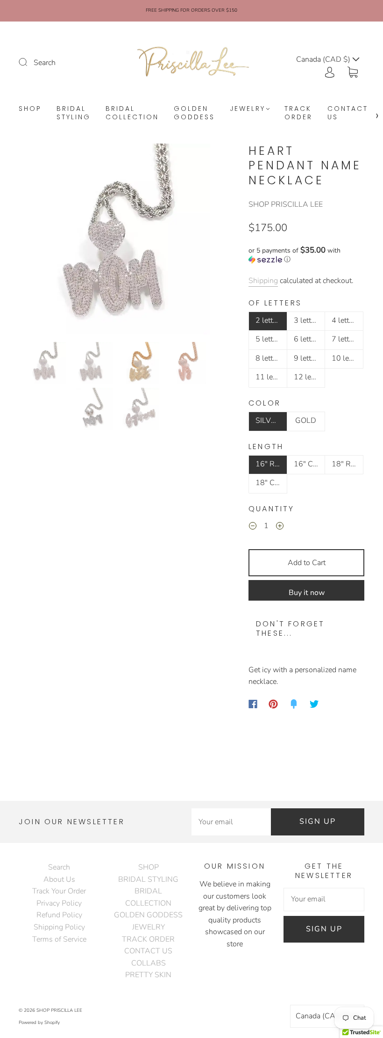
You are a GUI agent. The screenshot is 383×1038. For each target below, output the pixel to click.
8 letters (269, 358)
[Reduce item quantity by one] (252, 527)
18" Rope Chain (347, 464)
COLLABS (148, 963)
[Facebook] (253, 704)
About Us (59, 879)
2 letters (269, 320)
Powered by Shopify (39, 1022)
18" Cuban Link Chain (271, 483)
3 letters (307, 320)
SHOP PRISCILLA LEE (285, 204)
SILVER (267, 420)
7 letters (345, 339)
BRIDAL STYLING (74, 113)
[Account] (330, 71)
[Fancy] (294, 704)
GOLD (305, 420)
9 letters (307, 358)
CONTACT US (347, 113)
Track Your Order (59, 891)
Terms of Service (59, 939)
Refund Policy (59, 915)
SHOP (30, 109)
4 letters (345, 320)
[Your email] (231, 821)
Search (45, 63)
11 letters (271, 377)
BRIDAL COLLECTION (132, 113)
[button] (39, 241)
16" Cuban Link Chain (310, 464)
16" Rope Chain (271, 464)
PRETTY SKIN (148, 975)
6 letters (307, 339)
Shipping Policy (59, 927)
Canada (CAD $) (324, 1016)
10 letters (347, 358)
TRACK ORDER (298, 113)
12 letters (310, 377)
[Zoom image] (115, 241)
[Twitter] (314, 704)
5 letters (269, 339)
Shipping (263, 281)
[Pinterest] (273, 704)
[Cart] (352, 71)
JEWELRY (247, 109)
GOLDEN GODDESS (194, 113)
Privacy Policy (59, 903)
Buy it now (307, 593)
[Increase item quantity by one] (280, 527)
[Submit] (29, 61)
